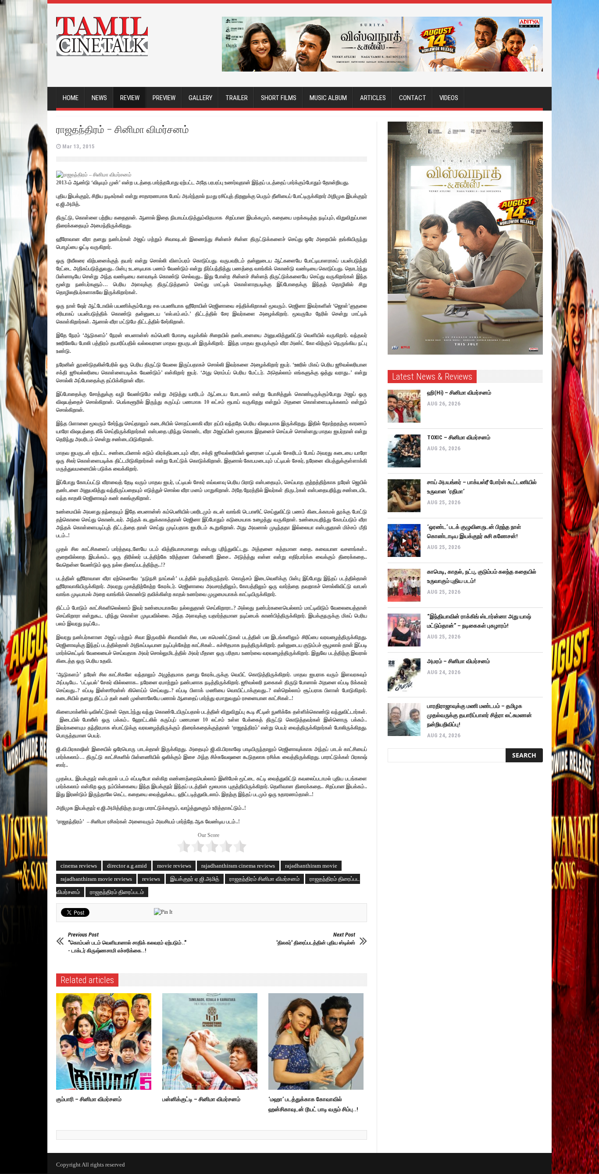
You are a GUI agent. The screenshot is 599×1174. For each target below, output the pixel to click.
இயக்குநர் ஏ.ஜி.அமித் (194, 879)
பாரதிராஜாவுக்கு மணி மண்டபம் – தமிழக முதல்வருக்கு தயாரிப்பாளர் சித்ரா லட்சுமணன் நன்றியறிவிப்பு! (479, 715)
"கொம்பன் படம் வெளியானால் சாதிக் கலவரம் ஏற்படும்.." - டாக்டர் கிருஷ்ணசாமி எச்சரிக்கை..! (127, 942)
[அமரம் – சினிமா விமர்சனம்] (404, 674)
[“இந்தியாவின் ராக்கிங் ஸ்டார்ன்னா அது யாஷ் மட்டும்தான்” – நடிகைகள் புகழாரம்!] (404, 630)
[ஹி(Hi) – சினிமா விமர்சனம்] (404, 406)
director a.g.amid (127, 865)
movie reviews (174, 865)
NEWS (99, 98)
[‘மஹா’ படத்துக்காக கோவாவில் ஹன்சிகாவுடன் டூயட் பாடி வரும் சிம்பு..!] (318, 1041)
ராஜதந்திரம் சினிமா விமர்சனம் (264, 879)
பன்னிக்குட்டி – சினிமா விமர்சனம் (201, 1099)
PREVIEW (164, 98)
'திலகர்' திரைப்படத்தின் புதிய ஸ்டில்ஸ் (315, 938)
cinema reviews (79, 865)
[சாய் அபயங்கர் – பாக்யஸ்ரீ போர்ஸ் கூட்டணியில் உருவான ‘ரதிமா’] (404, 495)
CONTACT (412, 98)
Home (70, 98)
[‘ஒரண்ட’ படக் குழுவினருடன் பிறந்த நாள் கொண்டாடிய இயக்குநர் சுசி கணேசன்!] (404, 540)
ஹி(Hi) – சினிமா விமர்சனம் (459, 392)
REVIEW (129, 98)
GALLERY (200, 98)
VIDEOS (448, 98)
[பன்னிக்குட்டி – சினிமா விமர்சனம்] (212, 1041)
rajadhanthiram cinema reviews (238, 865)
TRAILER (236, 98)
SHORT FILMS (278, 98)
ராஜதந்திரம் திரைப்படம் (117, 892)
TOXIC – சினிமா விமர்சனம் (458, 437)
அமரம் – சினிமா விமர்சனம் (458, 661)
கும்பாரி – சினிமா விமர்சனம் (88, 1099)
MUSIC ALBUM (328, 98)
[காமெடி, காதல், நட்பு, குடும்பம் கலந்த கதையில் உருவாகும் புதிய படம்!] (404, 585)
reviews (151, 879)
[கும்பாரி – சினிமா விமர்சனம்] (106, 1041)
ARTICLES (373, 98)
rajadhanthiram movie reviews (96, 879)
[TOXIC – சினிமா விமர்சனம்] (404, 450)
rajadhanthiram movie (311, 865)
